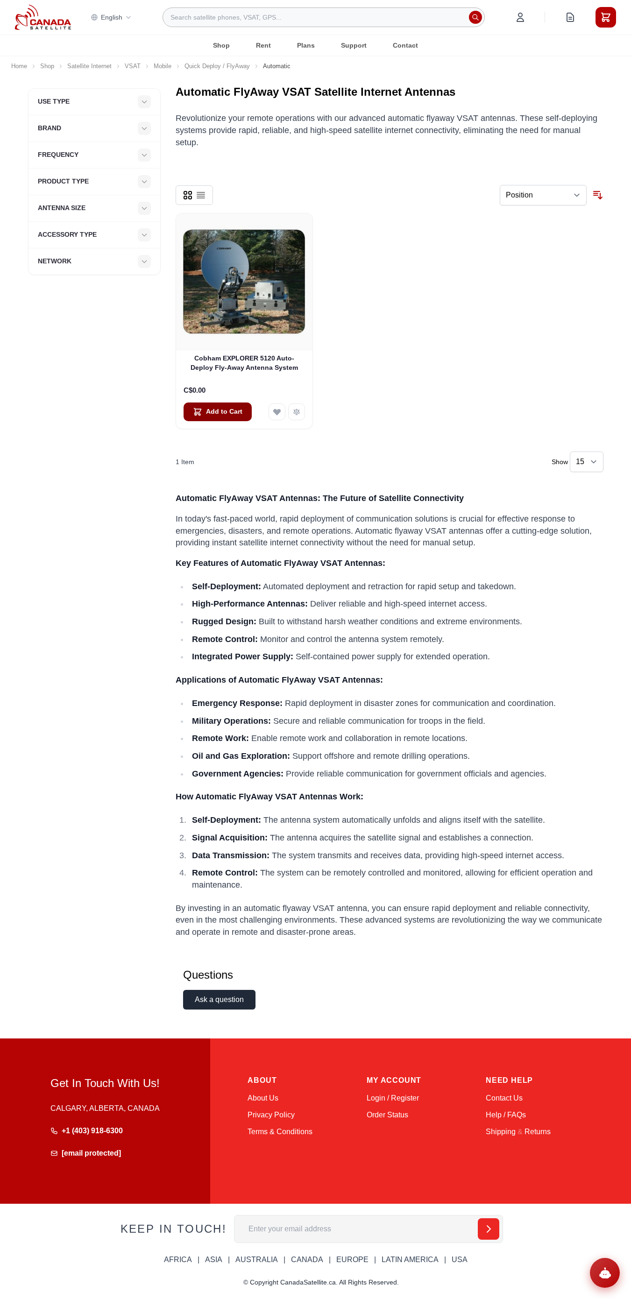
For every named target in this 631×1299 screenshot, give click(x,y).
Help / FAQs (506, 1115)
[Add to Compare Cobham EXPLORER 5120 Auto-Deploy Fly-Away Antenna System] (296, 411)
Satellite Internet (89, 66)
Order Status (387, 1115)
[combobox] (324, 17)
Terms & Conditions (280, 1132)
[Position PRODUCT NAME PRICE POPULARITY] (543, 195)
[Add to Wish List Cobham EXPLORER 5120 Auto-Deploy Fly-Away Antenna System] (277, 411)
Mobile (162, 66)
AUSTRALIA (256, 1260)
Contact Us (504, 1098)
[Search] (475, 17)
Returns (538, 1132)
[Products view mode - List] (200, 195)
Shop (221, 45)
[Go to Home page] (43, 17)
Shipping (501, 1132)
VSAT (133, 66)
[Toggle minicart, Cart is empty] (606, 17)
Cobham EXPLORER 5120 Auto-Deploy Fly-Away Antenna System (244, 362)
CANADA (307, 1260)
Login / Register (393, 1098)
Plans (306, 45)
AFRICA (178, 1260)
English (111, 17)
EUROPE (352, 1260)
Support (354, 45)
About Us (263, 1098)
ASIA (213, 1260)
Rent (263, 45)
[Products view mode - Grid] (187, 195)
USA (460, 1260)
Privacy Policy (271, 1115)
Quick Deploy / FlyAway (217, 66)
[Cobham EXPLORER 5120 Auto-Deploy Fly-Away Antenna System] (244, 281)
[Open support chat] (605, 1273)
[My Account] (520, 17)
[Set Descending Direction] (597, 195)
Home (19, 66)
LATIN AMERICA (410, 1260)
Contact (405, 45)
